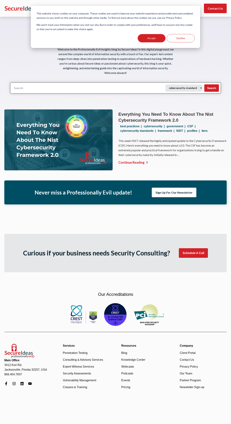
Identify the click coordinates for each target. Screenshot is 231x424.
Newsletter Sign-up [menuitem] (192, 387)
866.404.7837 (13, 374)
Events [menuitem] (125, 380)
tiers (205, 130)
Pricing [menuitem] (125, 387)
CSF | (192, 126)
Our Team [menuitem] (186, 373)
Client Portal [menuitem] (188, 352)
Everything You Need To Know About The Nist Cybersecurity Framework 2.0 (165, 117)
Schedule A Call (193, 253)
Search (211, 88)
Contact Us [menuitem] (187, 359)
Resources (128, 345)
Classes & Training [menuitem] (75, 387)
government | (177, 126)
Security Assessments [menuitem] (77, 373)
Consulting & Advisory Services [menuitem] (83, 359)
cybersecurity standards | (138, 130)
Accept (151, 38)
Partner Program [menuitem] (190, 380)
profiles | (194, 130)
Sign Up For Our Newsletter (174, 192)
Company (186, 345)
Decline (180, 38)
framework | (167, 130)
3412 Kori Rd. (13, 364)
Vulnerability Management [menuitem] (79, 380)
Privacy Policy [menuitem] (189, 366)
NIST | (181, 130)
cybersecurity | (155, 126)
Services (69, 345)
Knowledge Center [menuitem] (133, 359)
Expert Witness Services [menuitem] (78, 366)
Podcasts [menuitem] (127, 373)
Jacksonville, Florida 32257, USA (25, 369)
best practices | (131, 126)
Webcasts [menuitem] (127, 366)
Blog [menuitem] (124, 352)
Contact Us (215, 8)
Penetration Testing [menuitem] (75, 352)
